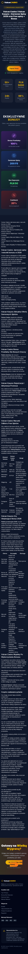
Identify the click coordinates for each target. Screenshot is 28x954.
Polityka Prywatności (6, 911)
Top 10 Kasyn (4, 892)
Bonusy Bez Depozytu (7, 895)
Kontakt (3, 906)
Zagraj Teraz (14, 68)
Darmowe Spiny (5, 897)
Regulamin (4, 913)
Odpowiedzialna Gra (6, 908)
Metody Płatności (5, 899)
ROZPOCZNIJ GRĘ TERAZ (15, 863)
